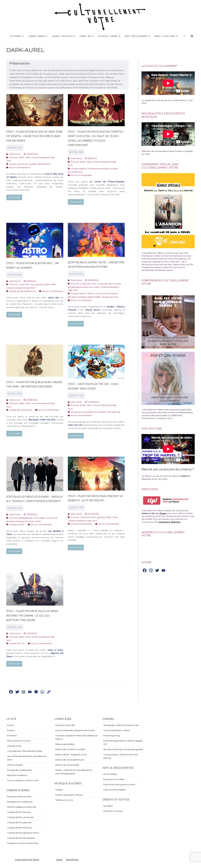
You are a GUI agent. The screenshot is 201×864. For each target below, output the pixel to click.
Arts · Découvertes (136, 36)
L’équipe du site (14, 746)
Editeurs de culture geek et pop (69, 760)
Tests (27, 157)
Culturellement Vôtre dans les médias (24, 751)
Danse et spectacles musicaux (69, 795)
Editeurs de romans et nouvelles (70, 749)
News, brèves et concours (19, 741)
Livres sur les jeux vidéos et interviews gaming (120, 756)
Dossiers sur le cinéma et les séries (22, 843)
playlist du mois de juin (156, 100)
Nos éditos (108, 806)
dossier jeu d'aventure (20, 410)
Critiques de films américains (20, 817)
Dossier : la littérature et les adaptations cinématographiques (73, 772)
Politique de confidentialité (19, 770)
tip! (152, 500)
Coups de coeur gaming (30, 284)
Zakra (59, 859)
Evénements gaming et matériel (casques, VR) (123, 742)
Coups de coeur (88, 283)
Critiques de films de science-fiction (23, 833)
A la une (13, 157)
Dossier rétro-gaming (109, 412)
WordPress (72, 859)
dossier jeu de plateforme (22, 291)
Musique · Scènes (108, 36)
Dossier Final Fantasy (81, 524)
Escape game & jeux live (80, 287)
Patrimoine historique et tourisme (119, 784)
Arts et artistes (110, 774)
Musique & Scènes (25, 521)
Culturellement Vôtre (27, 859)
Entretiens (12, 735)
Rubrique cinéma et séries (19, 796)
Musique (59, 790)
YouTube (162, 479)
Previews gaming (111, 735)
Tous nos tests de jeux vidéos (116, 730)
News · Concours (164, 36)
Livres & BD (39, 518)
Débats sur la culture (113, 811)
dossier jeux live (110, 297)
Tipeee (162, 513)
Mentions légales (15, 765)
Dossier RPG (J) (16, 643)
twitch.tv (185, 476)
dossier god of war (18, 164)
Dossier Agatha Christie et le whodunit (90, 168)
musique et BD (16, 524)
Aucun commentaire (19, 167)
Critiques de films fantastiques (21, 838)
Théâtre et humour (64, 800)
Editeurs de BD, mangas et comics (71, 754)
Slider (21, 157)
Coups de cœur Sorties (109, 283)
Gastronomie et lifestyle (114, 790)
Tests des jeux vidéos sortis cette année (121, 725)
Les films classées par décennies (21, 807)
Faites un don (148, 513)
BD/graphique (25, 518)
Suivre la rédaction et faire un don (23, 780)
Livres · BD (85, 36)
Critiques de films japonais (19, 822)
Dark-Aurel (14, 154)
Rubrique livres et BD (65, 725)
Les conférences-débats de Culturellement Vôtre (26, 758)
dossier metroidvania (40, 164)
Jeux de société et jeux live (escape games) (123, 749)
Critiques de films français (19, 812)
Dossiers (15, 36)
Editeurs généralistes (64, 744)
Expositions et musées (113, 779)
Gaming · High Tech (62, 36)
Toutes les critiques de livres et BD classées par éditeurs (76, 737)
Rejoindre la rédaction (17, 775)
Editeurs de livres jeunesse (67, 765)
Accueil (10, 725)
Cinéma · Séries (36, 36)
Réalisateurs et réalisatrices (19, 802)
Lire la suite (14, 197)
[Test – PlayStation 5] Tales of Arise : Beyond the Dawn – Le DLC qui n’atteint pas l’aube (32, 616)
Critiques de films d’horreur (19, 827)
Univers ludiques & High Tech (20, 288)
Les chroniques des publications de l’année (75, 730)
